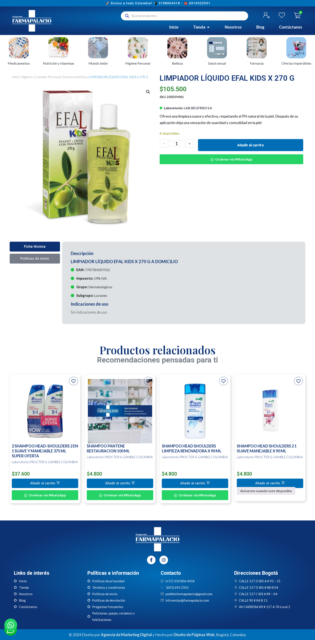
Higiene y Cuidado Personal (41, 77)
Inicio (15, 77)
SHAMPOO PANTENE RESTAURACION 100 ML (108, 448)
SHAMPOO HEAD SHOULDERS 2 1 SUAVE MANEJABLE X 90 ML (267, 448)
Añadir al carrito (250, 145)
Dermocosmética (75, 77)
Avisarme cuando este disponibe (266, 491)
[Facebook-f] (151, 560)
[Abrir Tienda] (208, 27)
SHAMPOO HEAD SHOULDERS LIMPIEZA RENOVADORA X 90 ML (191, 448)
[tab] (35, 247)
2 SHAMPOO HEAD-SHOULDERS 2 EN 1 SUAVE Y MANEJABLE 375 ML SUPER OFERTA (45, 451)
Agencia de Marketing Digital (126, 634)
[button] (148, 92)
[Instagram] (163, 560)
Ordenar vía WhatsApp (233, 159)
